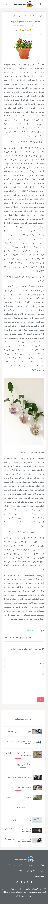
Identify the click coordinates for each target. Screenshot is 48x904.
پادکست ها (11, 865)
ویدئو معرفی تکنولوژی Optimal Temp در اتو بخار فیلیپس (18, 840)
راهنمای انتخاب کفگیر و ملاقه (21, 787)
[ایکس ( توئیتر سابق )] (17, 882)
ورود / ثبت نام (4, 4)
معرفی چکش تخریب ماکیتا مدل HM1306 (18, 742)
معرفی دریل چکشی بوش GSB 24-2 (19, 731)
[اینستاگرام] (28, 882)
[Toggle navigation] (44, 3)
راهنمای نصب (39, 876)
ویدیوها (30, 865)
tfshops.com (32, 630)
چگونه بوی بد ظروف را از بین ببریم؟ (19, 777)
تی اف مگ (40, 865)
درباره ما (41, 870)
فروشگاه (19, 870)
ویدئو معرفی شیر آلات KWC (22, 820)
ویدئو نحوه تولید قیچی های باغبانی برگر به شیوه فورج (18, 830)
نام (43, 653)
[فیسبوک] (31, 882)
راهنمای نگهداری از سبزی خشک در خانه (18, 797)
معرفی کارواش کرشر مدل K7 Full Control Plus (18, 754)
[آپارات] (21, 882)
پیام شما (40, 674)
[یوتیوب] (24, 882)
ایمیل (42, 663)
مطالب (21, 865)
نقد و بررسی (30, 870)
